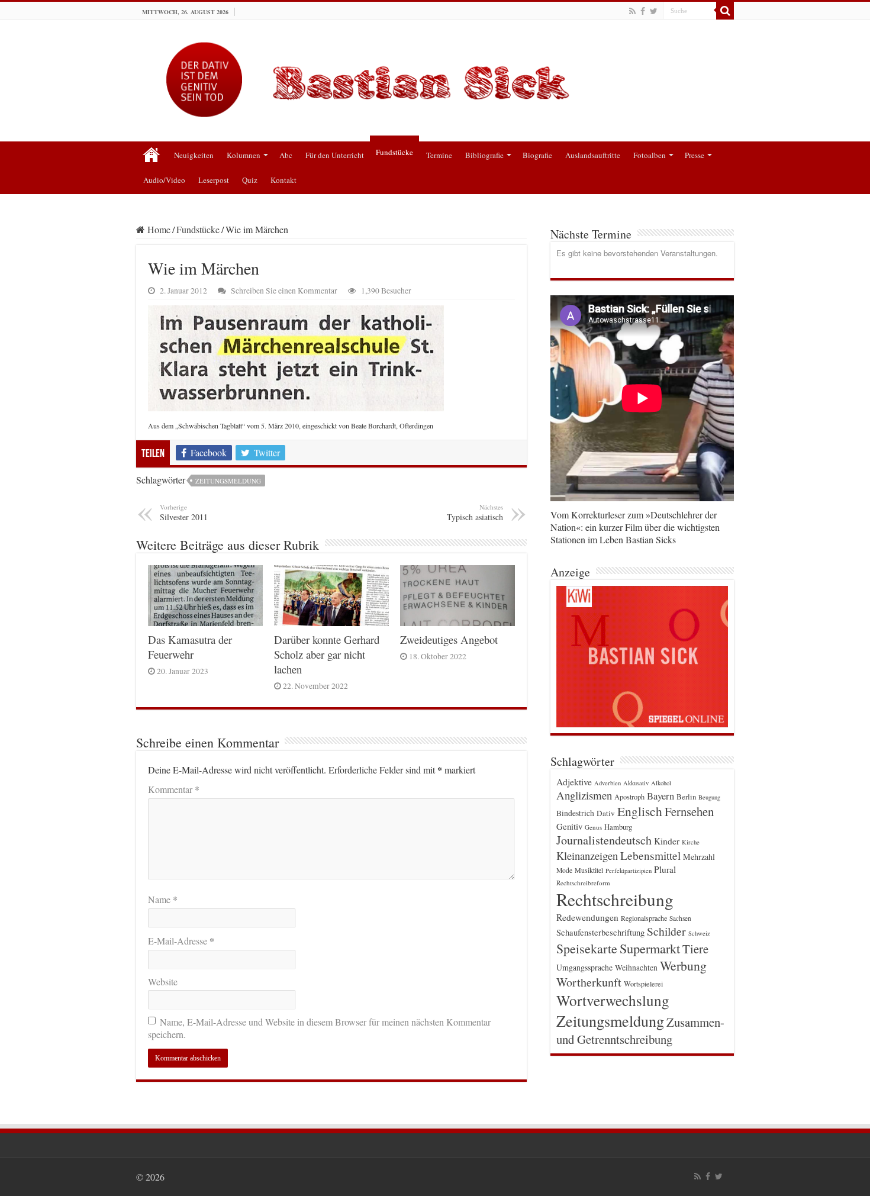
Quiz (249, 180)
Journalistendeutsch (604, 840)
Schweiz (699, 933)
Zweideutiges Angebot (449, 639)
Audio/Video (164, 180)
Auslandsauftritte (592, 155)
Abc (285, 155)
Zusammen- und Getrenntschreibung (640, 1030)
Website (163, 981)
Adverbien (607, 783)
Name (163, 899)
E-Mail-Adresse (181, 940)
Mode (564, 870)
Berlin (686, 796)
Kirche (691, 842)
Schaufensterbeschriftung (600, 932)
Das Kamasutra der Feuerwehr (190, 647)
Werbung (683, 965)
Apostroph (629, 796)
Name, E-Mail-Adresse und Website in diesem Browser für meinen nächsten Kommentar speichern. (319, 1028)
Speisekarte (586, 948)
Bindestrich (575, 813)
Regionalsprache (644, 918)
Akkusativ (636, 783)
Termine (439, 155)
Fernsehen (689, 811)
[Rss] (632, 11)
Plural (665, 869)
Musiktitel (589, 870)
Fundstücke (394, 152)
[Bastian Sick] (435, 76)
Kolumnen (243, 155)
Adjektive (574, 781)
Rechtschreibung (615, 899)
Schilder (666, 931)
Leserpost (213, 180)
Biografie (537, 155)
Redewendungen (587, 917)
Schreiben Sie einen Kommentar (284, 290)
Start (151, 153)
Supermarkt (650, 948)
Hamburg (618, 827)
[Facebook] (642, 11)
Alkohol (661, 783)
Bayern (660, 795)
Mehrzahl (699, 856)
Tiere (695, 948)
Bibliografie (484, 155)
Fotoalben (649, 155)
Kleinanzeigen (587, 855)
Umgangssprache (584, 967)
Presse (694, 155)
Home (157, 229)
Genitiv (569, 826)
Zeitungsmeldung (228, 480)
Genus (593, 827)
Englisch (639, 811)
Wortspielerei (643, 983)
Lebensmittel (650, 855)
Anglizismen (584, 795)
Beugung (709, 797)
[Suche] (725, 11)
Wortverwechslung (612, 1000)
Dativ (606, 813)
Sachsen (680, 918)
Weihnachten (636, 967)
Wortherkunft (588, 982)
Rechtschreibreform (583, 882)
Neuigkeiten (194, 155)
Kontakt (283, 180)
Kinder (666, 841)
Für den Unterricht (334, 155)
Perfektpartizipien (628, 870)
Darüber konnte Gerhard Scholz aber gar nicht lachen (326, 654)
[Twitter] (654, 11)
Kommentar (173, 789)
